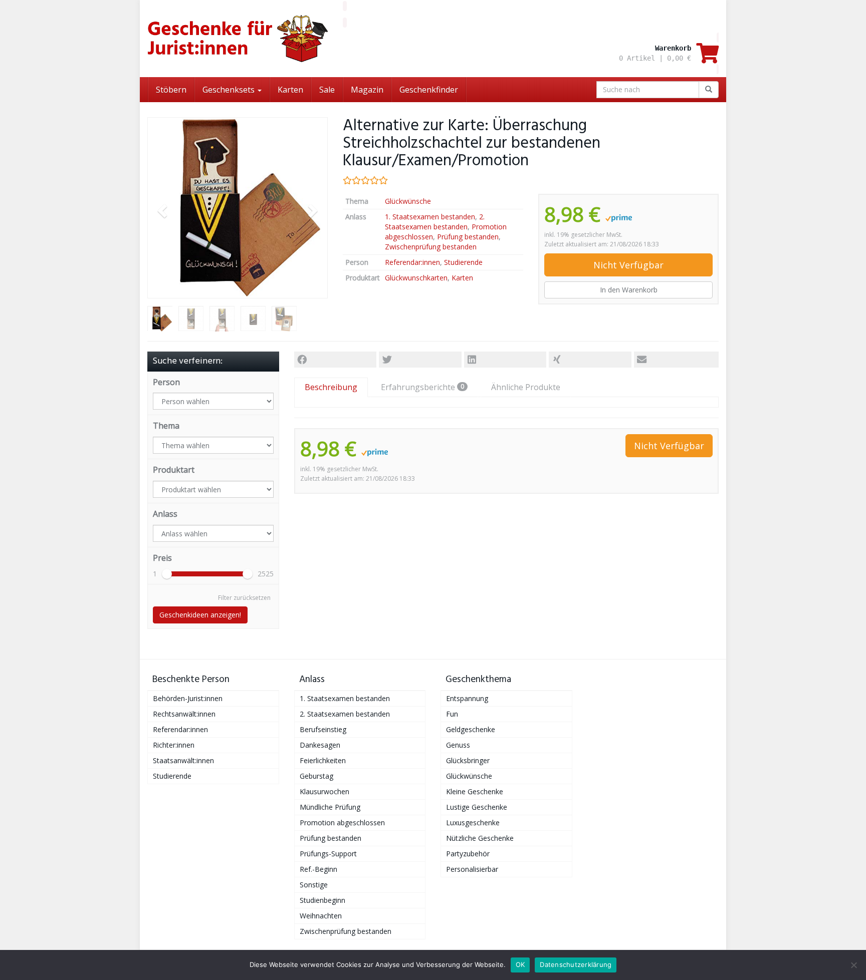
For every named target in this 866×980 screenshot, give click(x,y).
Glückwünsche (408, 201)
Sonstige (314, 884)
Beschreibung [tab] (331, 387)
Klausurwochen (324, 791)
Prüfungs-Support (328, 853)
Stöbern (171, 89)
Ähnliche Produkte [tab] (525, 387)
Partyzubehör (468, 853)
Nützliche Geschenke (480, 838)
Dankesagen (320, 745)
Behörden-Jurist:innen (188, 698)
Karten (290, 89)
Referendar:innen (412, 262)
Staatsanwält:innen (183, 760)
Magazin (367, 89)
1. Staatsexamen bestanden (430, 216)
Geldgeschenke (470, 729)
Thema (166, 425)
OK (520, 964)
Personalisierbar (472, 869)
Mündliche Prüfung (330, 807)
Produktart (173, 469)
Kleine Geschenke (474, 791)
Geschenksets (229, 89)
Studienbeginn (322, 900)
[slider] (167, 574)
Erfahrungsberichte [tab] (422, 387)
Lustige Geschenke (476, 807)
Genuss (458, 745)
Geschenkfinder (428, 89)
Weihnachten (321, 915)
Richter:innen (173, 745)
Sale (327, 89)
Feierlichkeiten (323, 760)
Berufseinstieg (323, 729)
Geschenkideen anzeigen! (200, 614)
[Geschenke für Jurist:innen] (237, 38)
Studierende (463, 262)
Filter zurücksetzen (244, 597)
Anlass (165, 513)
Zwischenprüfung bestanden (431, 246)
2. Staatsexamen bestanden (435, 221)
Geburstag (316, 776)
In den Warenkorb (629, 289)
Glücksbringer (468, 760)
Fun (452, 714)
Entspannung (467, 698)
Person (166, 382)
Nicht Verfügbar (628, 265)
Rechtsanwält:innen (184, 714)
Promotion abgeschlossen (342, 822)
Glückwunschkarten (416, 277)
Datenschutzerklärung (575, 964)
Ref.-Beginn (318, 869)
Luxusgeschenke (473, 822)
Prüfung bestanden (468, 236)
